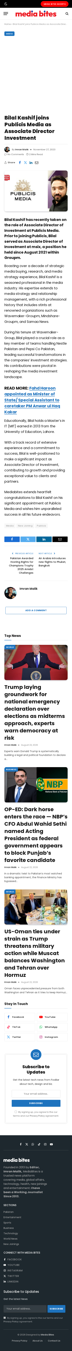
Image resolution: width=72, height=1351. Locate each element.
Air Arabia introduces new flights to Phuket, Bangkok (52, 562)
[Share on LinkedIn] (31, 162)
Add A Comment (36, 610)
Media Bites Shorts (55, 4)
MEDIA (9, 33)
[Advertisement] (36, 74)
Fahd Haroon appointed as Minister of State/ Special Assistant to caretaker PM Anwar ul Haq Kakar (32, 400)
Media (10, 525)
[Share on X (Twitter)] (25, 162)
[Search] (67, 13)
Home (7, 24)
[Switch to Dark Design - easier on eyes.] (5, 4)
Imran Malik (21, 149)
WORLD (10, 647)
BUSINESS (11, 769)
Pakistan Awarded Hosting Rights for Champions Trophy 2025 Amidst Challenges (21, 566)
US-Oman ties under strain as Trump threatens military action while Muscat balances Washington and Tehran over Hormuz (34, 953)
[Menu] (5, 13)
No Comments (16, 154)
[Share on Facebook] (19, 162)
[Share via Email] (36, 162)
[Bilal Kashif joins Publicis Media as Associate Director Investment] (36, 190)
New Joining (25, 525)
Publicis (41, 525)
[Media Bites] (36, 13)
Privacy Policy (37, 1115)
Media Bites (47, 1334)
